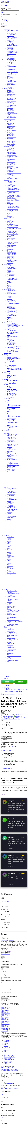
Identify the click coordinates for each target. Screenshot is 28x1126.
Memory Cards (10, 62)
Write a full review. (5, 954)
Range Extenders (11, 311)
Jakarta (5, 1)
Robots (8, 371)
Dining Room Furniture (12, 227)
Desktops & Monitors (9, 88)
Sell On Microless (8, 1063)
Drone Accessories (11, 365)
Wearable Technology (12, 156)
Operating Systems (11, 355)
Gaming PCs (10, 456)
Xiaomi (8, 542)
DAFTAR (20, 682)
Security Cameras (11, 211)
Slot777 (6, 1044)
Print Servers (10, 314)
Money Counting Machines (13, 348)
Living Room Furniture (12, 225)
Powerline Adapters (11, 315)
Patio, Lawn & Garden (12, 242)
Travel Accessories (11, 383)
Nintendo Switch (11, 606)
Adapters (9, 67)
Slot (5, 1051)
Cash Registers (10, 350)
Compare (4, 739)
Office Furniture (11, 224)
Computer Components (12, 434)
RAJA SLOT (7, 433)
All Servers (9, 321)
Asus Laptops (10, 123)
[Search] (16, 14)
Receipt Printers (11, 342)
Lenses (8, 615)
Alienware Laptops (11, 130)
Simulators (9, 602)
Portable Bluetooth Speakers (14, 173)
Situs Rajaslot (16, 719)
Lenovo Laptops (11, 126)
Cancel (2, 967)
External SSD (10, 49)
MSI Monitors (10, 115)
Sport (5, 372)
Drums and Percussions (12, 332)
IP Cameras (9, 299)
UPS (8, 70)
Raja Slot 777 (9, 717)
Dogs (8, 400)
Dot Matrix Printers (11, 268)
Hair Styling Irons (11, 389)
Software (6, 354)
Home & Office (11, 99)
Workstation (10, 135)
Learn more (24, 733)
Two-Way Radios (11, 198)
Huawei (9, 541)
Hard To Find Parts (8, 1055)
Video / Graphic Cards (12, 30)
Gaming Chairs (10, 221)
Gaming (6, 250)
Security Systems (11, 217)
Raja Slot (6, 1043)
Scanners (9, 270)
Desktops (9, 90)
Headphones (10, 451)
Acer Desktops (10, 97)
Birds (8, 425)
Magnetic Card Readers (12, 351)
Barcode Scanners (11, 343)
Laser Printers (10, 265)
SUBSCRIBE (19, 1073)
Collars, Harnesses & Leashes (14, 405)
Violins (8, 335)
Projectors (9, 184)
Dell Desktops (10, 92)
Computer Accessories (9, 59)
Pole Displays (10, 344)
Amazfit (9, 562)
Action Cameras (11, 193)
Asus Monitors (10, 109)
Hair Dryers (10, 391)
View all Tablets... (11, 164)
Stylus (8, 177)
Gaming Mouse (10, 261)
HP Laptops (10, 121)
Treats (8, 402)
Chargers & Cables (11, 170)
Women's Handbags (12, 380)
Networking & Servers (9, 289)
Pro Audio (6, 322)
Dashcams (9, 216)
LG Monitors (10, 108)
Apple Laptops (10, 127)
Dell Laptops (10, 124)
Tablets (8, 546)
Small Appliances (11, 232)
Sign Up (6, 21)
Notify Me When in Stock (7, 768)
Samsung (9, 286)
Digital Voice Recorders (13, 200)
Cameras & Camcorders (13, 191)
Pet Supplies (7, 398)
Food (8, 401)
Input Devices (10, 80)
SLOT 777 (6, 589)
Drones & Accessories (12, 611)
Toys (5, 362)
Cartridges (9, 282)
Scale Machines (11, 347)
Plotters (8, 272)
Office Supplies (7, 353)
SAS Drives (10, 56)
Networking (10, 512)
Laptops (9, 120)
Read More (3, 794)
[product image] (11, 694)
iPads (8, 160)
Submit (2, 956)
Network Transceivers (12, 301)
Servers (8, 317)
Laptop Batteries (11, 141)
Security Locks (10, 145)
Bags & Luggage (11, 382)
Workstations (10, 102)
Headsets (9, 76)
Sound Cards (10, 41)
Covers (8, 570)
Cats (8, 411)
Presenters (9, 87)
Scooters (9, 373)
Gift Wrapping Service (9, 1057)
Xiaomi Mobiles (11, 151)
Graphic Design (11, 360)
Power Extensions (11, 66)
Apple (8, 557)
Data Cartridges (11, 58)
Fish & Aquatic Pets (12, 422)
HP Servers (9, 319)
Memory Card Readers (12, 72)
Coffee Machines (11, 238)
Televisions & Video (12, 591)
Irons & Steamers (11, 235)
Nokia (8, 544)
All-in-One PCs (11, 103)
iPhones (9, 149)
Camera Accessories (12, 617)
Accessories (10, 138)
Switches (9, 297)
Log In (5, 19)
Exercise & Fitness (11, 375)
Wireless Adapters (11, 293)
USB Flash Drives (11, 54)
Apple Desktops (11, 94)
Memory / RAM (11, 44)
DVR (8, 213)
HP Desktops (10, 91)
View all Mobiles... (11, 155)
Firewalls (9, 296)
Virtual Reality (10, 607)
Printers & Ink (7, 264)
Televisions (9, 182)
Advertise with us (8, 1061)
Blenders (9, 236)
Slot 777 (6, 487)
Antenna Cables (11, 307)
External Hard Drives (12, 52)
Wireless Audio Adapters (13, 206)
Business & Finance (12, 357)
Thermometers (10, 397)
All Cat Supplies (11, 420)
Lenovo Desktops (11, 98)
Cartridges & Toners (12, 279)
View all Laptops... (11, 137)
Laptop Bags (10, 142)
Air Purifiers (10, 239)
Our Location (4, 5)
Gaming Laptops (11, 133)
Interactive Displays (12, 509)
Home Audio (10, 203)
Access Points (10, 294)
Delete (7, 967)
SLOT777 (6, 535)
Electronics (6, 180)
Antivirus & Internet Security (14, 358)
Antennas (9, 306)
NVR (8, 214)
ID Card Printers (11, 274)
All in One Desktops (12, 459)
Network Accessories (12, 310)
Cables (8, 65)
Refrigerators (10, 246)
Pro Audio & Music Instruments (14, 621)
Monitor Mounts (11, 116)
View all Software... (12, 361)
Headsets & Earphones (12, 167)
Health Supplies (11, 408)
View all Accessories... (12, 178)
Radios (8, 202)
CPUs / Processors (11, 33)
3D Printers (9, 276)
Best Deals (6, 430)
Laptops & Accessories (9, 119)
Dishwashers (10, 249)
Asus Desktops (10, 95)
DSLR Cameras (11, 192)
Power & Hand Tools (12, 231)
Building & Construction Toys (14, 368)
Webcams (9, 73)
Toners (8, 281)
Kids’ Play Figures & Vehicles (14, 369)
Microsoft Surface (11, 163)
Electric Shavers (11, 393)
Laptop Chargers (11, 139)
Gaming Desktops (11, 101)
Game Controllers (11, 85)
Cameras (9, 613)
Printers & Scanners (12, 488)
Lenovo (9, 553)
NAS (8, 55)
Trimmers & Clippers (12, 390)
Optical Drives (10, 40)
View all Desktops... (12, 105)
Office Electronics (11, 508)
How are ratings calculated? (7, 940)
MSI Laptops (10, 128)
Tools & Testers (11, 69)
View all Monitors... (12, 117)
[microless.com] (2, 12)
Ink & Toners (10, 503)
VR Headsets (10, 263)
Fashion (6, 379)
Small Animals (10, 427)
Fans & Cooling (11, 38)
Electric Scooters (11, 366)
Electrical (9, 229)
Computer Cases (11, 31)
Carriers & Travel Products (13, 407)
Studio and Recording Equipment (15, 325)
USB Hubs (9, 63)
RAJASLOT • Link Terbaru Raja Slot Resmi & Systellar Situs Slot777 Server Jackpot (15, 690)
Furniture (9, 220)
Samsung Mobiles (11, 153)
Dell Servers (10, 318)
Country (3, 1122)
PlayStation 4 (10, 604)
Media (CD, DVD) (11, 61)
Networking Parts (11, 290)
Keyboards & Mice (11, 81)
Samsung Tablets (11, 162)
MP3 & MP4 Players (12, 199)
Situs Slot (6, 1050)
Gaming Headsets (11, 258)
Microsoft (9, 549)
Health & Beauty (8, 384)
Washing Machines (11, 245)
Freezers (9, 247)
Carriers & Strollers (11, 418)
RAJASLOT (7, 29)
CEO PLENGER (11, 746)
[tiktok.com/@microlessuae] (9, 1083)
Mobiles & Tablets (8, 146)
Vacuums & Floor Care (12, 234)
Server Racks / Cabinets (13, 303)
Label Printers (10, 275)
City (2, 1123)
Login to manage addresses (7, 1117)
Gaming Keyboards (11, 260)
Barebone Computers (12, 45)
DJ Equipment (10, 328)
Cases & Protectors (11, 169)
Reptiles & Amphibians (12, 426)
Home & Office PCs (12, 455)
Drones (8, 364)
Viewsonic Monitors (12, 113)
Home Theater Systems (12, 209)
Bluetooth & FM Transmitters (14, 196)
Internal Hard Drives (12, 51)
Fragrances (9, 387)
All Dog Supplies (11, 409)
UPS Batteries (10, 79)
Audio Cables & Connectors (14, 330)
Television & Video (11, 181)
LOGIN (7, 682)
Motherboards (10, 36)
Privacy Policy (7, 1058)
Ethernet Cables (11, 308)
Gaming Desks (10, 222)
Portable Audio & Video (13, 195)
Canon (8, 285)
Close (2, 1094)
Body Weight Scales (12, 396)
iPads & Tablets (11, 159)
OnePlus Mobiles (11, 152)
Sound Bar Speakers (12, 204)
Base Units (9, 339)
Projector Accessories (12, 188)
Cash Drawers (10, 340)
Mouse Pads (10, 83)
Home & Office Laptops (13, 465)
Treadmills (9, 378)
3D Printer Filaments (12, 278)
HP (7, 283)
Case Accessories (11, 34)
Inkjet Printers (10, 267)
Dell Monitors (10, 112)
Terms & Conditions (9, 1059)
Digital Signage (10, 510)
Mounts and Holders (12, 175)
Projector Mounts (11, 187)
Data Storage (10, 47)
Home (5, 218)
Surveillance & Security (13, 210)
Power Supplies (11, 43)
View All (9, 288)
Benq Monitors (10, 110)
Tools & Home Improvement (14, 228)
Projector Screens (11, 185)
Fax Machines (10, 271)
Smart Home (10, 622)
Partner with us (7, 1062)
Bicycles (9, 376)
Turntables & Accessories (13, 207)
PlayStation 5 (10, 603)
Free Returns (4, 4)
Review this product (5, 951)
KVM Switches (11, 300)
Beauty (8, 386)
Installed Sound (10, 333)
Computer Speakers (11, 74)
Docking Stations (11, 144)
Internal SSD (10, 48)
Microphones (10, 77)
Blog (5, 1054)
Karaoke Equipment (12, 336)
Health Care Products (12, 394)
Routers (9, 292)
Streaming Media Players (13, 189)
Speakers (9, 448)
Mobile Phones (10, 148)
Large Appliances (11, 243)
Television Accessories (12, 599)
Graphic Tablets (11, 84)
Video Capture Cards (12, 37)
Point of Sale (7, 337)
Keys (8, 329)
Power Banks (10, 171)
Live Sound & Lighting (12, 324)
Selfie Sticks (10, 174)
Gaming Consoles (11, 253)
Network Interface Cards (13, 312)
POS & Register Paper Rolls (14, 346)
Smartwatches (10, 157)
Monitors (9, 106)
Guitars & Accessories (12, 326)
